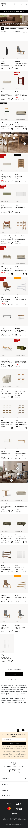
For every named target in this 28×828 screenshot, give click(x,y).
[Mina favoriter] (18, 4)
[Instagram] (14, 771)
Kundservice (5, 778)
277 (15, 679)
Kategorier (13, 28)
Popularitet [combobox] (17, 31)
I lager (7, 28)
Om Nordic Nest (6, 796)
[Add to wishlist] (9, 68)
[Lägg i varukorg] (12, 68)
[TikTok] (18, 771)
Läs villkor (21, 756)
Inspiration (5, 790)
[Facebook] (9, 771)
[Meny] (26, 4)
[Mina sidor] (14, 4)
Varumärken (21, 28)
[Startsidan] (4, 4)
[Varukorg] (22, 4)
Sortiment (5, 784)
